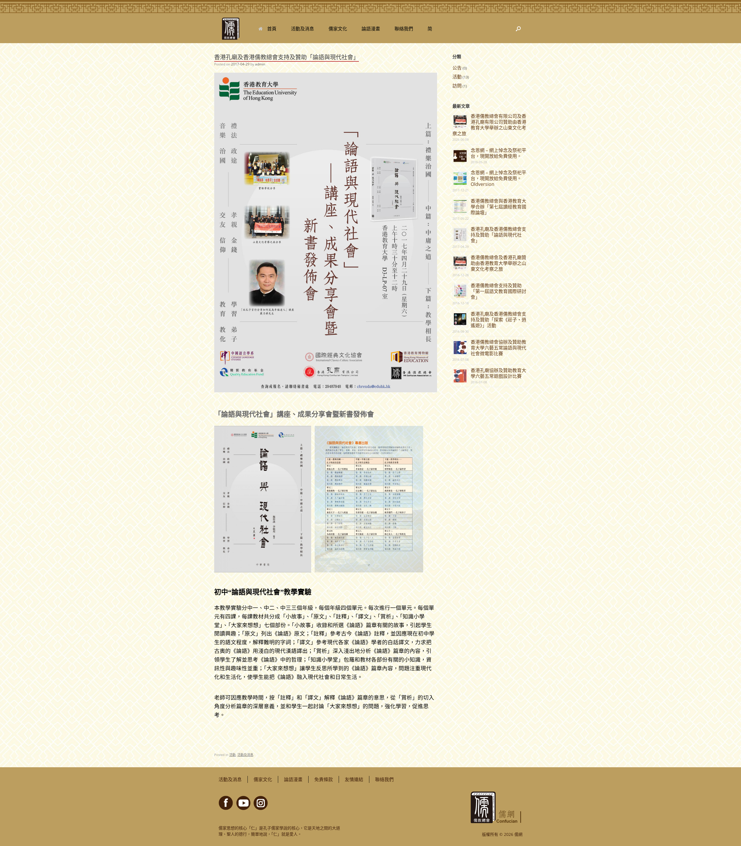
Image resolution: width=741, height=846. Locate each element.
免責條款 (323, 779)
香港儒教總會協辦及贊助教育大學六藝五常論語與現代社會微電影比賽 (498, 348)
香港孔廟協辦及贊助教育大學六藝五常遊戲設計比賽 (498, 373)
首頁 (271, 28)
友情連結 (354, 779)
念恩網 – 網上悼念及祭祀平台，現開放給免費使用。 (498, 153)
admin (260, 64)
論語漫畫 (371, 28)
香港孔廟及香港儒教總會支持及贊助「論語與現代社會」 (498, 235)
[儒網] (230, 28)
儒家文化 (338, 28)
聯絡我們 (404, 28)
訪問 (457, 86)
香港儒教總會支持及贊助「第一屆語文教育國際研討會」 (498, 291)
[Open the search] (518, 28)
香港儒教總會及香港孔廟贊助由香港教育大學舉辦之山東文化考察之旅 (498, 263)
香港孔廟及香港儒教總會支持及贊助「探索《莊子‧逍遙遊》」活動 (498, 320)
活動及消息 (302, 28)
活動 (232, 754)
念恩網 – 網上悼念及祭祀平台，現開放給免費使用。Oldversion (498, 178)
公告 (457, 68)
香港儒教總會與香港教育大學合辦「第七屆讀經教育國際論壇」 (498, 207)
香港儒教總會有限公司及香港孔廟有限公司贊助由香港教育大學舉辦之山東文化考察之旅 (489, 125)
